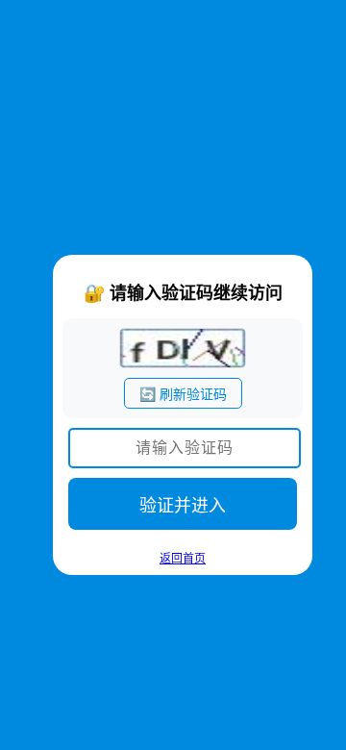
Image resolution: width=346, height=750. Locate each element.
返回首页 (183, 558)
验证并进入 (182, 505)
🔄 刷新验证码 (183, 394)
